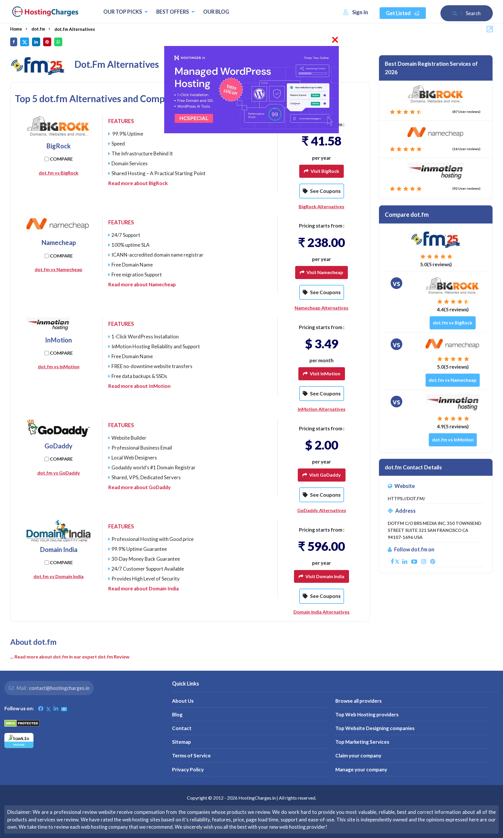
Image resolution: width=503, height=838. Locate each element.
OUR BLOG (216, 11)
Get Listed (399, 13)
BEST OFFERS (173, 11)
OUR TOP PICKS (123, 11)
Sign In (360, 12)
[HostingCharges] (45, 11)
